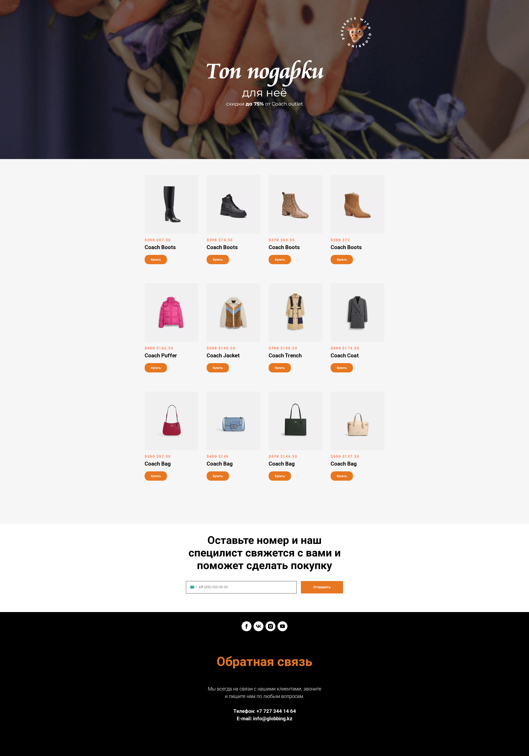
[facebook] (246, 626)
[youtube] (282, 626)
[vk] (258, 626)
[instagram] (270, 626)
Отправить (322, 587)
